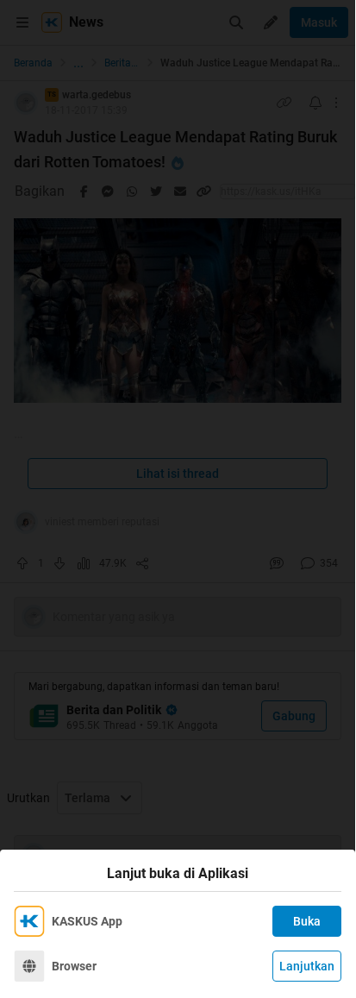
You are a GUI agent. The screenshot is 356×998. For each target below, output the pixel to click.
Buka (307, 921)
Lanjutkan (306, 966)
